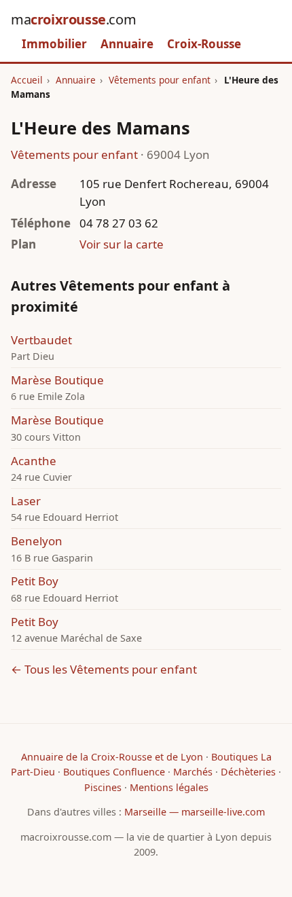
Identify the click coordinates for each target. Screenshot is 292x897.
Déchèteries (248, 771)
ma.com (73, 19)
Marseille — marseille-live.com (194, 811)
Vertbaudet (41, 340)
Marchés (193, 771)
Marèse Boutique (57, 380)
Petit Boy (34, 581)
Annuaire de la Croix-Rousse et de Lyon (112, 756)
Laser (26, 501)
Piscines (103, 787)
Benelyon (36, 541)
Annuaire (127, 44)
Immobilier (54, 44)
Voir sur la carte (121, 244)
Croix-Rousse (204, 44)
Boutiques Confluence (114, 771)
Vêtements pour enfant (160, 79)
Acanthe (33, 461)
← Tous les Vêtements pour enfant (104, 669)
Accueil (27, 79)
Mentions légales (169, 787)
